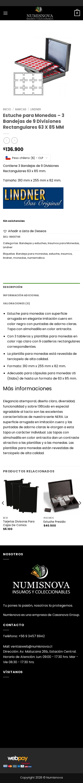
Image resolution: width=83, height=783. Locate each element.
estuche (54, 253)
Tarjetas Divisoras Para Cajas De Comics (18, 523)
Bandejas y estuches (33, 243)
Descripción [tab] (12, 287)
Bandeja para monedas (32, 253)
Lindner (35, 109)
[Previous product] (14, 140)
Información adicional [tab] (21, 295)
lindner (7, 258)
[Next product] (6, 140)
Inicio (7, 109)
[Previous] (3, 511)
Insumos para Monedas (63, 243)
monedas (19, 258)
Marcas (20, 109)
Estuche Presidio (55, 522)
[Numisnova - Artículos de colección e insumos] (41, 13)
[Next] (79, 511)
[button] (5, 13)
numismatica (36, 258)
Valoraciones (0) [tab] (16, 303)
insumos (66, 253)
